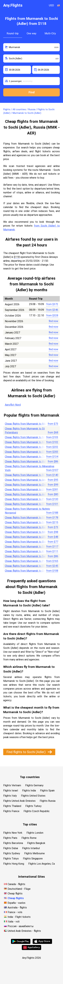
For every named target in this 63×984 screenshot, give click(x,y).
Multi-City (50, 33)
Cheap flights (15, 893)
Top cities (30, 824)
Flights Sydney (11, 853)
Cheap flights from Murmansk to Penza (27, 561)
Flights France (11, 811)
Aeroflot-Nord (13, 404)
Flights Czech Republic (37, 811)
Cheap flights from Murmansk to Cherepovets (31, 570)
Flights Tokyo (11, 858)
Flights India (29, 790)
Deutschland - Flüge (19, 888)
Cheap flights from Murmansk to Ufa (25, 536)
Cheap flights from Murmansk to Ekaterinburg (30, 541)
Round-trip (13, 33)
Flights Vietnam (12, 785)
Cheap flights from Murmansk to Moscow (28, 423)
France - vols (15, 912)
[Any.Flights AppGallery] (31, 949)
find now (53, 321)
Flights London (34, 832)
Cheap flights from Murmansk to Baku (26, 446)
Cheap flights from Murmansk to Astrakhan (29, 494)
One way (31, 33)
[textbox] (31, 47)
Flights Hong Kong (13, 863)
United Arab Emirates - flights (24, 930)
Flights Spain (47, 790)
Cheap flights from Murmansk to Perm (26, 499)
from (52, 304)
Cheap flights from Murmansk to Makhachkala (31, 437)
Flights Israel (10, 790)
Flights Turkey (33, 806)
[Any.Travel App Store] (42, 943)
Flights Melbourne (34, 853)
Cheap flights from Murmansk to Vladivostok (30, 565)
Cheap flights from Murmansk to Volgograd (29, 461)
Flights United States (33, 795)
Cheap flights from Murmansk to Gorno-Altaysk (31, 522)
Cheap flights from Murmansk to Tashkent (29, 456)
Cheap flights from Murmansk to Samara (27, 546)
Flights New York (12, 832)
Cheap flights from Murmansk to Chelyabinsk (30, 484)
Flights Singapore (33, 858)
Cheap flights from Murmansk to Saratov (28, 556)
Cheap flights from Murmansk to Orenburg (28, 504)
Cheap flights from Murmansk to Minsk (27, 532)
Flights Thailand (12, 806)
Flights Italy (10, 795)
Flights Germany (34, 785)
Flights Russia (47, 800)
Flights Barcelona (13, 843)
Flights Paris (10, 837)
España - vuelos (16, 902)
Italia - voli (13, 921)
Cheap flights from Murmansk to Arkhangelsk (30, 479)
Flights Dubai (10, 848)
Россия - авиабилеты (21, 926)
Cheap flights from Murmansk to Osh (25, 451)
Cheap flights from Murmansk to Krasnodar (29, 551)
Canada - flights (16, 884)
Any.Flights (12, 5)
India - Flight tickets (19, 916)
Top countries (30, 777)
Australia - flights (17, 907)
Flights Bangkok (36, 843)
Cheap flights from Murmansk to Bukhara (28, 475)
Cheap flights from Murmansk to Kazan (27, 527)
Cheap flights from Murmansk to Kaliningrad (29, 442)
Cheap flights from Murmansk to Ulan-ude (28, 489)
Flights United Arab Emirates (19, 800)
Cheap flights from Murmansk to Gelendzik (29, 517)
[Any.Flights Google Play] (20, 943)
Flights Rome (29, 837)
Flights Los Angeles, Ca (41, 863)
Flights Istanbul (31, 848)
